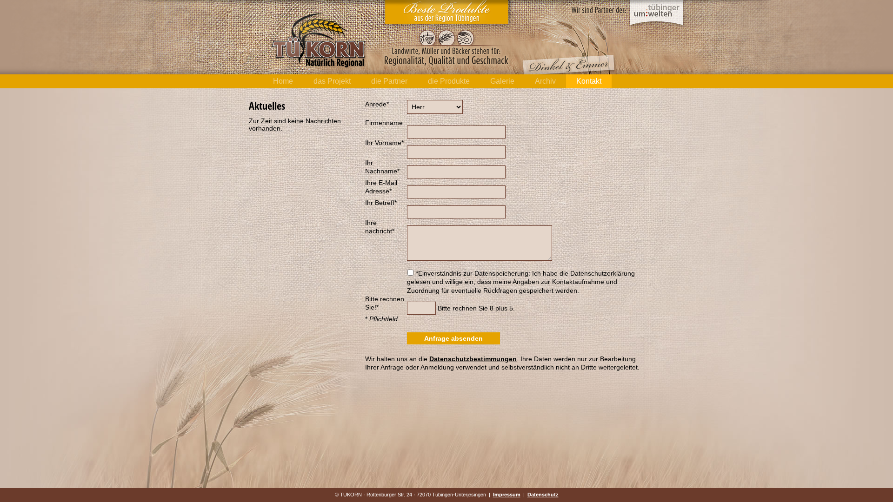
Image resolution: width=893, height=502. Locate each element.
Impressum (506, 494)
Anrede (377, 104)
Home (283, 81)
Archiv (545, 81)
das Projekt (332, 81)
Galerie (502, 81)
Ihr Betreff (381, 202)
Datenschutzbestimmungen (473, 359)
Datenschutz (543, 494)
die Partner (389, 81)
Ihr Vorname (384, 142)
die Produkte (449, 81)
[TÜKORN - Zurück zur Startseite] (319, 67)
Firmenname (384, 122)
